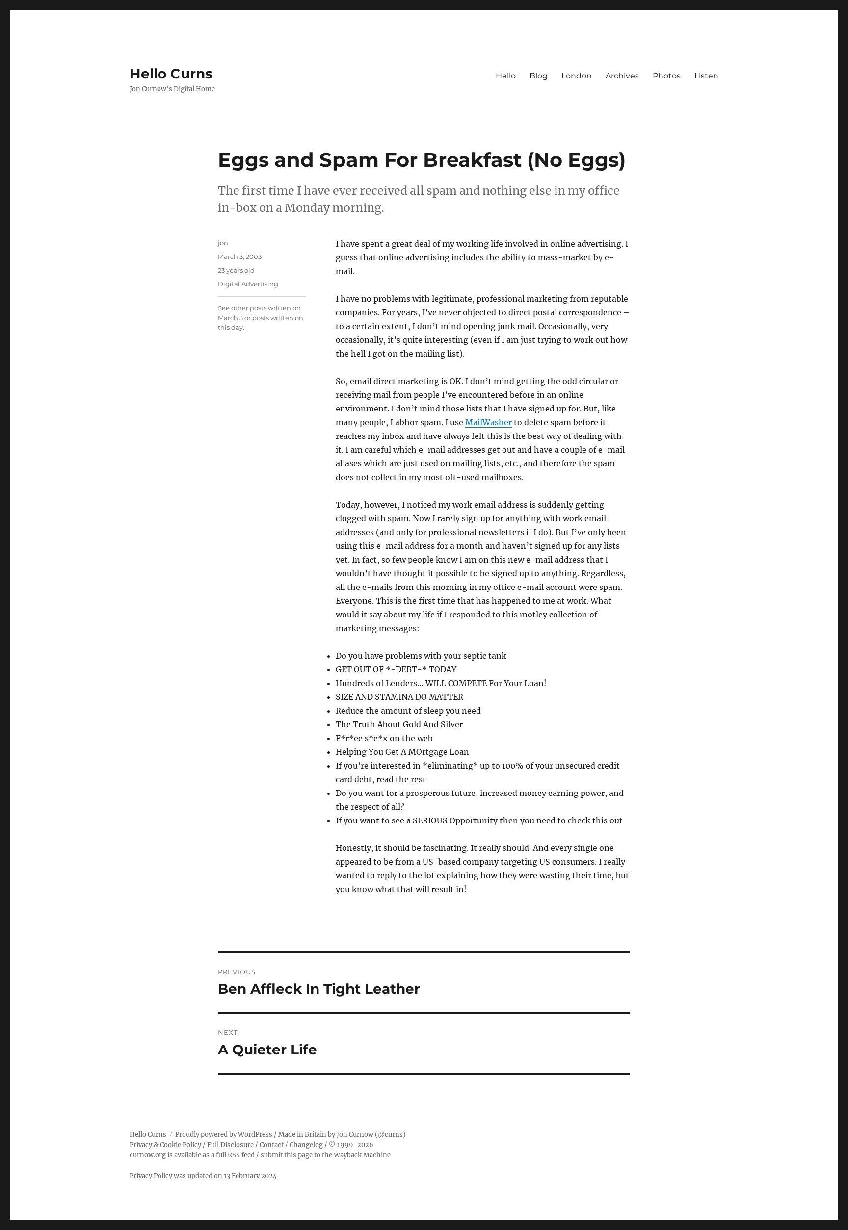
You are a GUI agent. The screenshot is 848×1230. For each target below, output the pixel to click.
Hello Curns (171, 73)
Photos (667, 75)
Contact (272, 1145)
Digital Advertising (248, 284)
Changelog (306, 1145)
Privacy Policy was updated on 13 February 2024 (203, 1176)
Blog (539, 75)
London (576, 75)
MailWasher (488, 422)
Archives (622, 75)
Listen (706, 75)
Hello (506, 75)
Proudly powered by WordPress (223, 1134)
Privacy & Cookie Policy (165, 1145)
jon (223, 243)
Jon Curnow (355, 1134)
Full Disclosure (230, 1145)
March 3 (230, 318)
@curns (390, 1134)
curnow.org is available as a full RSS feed (192, 1155)
